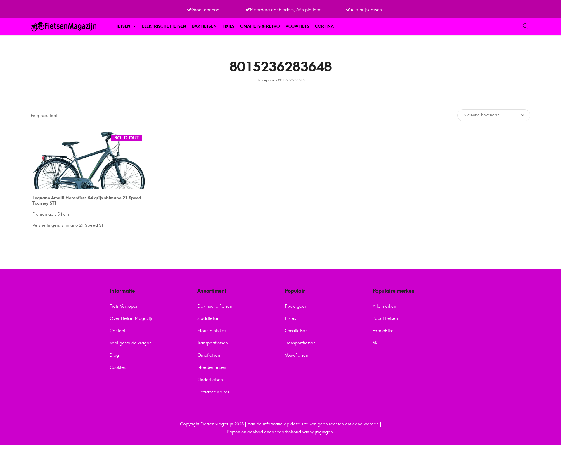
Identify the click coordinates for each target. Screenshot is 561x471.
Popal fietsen (385, 318)
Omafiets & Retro (260, 26)
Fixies (228, 26)
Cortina (324, 26)
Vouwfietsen (296, 355)
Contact (117, 330)
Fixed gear (295, 306)
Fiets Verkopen (124, 306)
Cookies (118, 367)
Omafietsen (208, 355)
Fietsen (122, 26)
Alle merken (384, 306)
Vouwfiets (297, 26)
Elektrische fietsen (164, 26)
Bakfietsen (204, 26)
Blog (114, 355)
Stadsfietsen (209, 318)
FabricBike (383, 330)
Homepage (265, 80)
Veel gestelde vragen (131, 343)
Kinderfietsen (210, 379)
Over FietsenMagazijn (131, 318)
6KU (376, 343)
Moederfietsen (211, 367)
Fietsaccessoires (213, 392)
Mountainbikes (211, 330)
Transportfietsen (212, 343)
